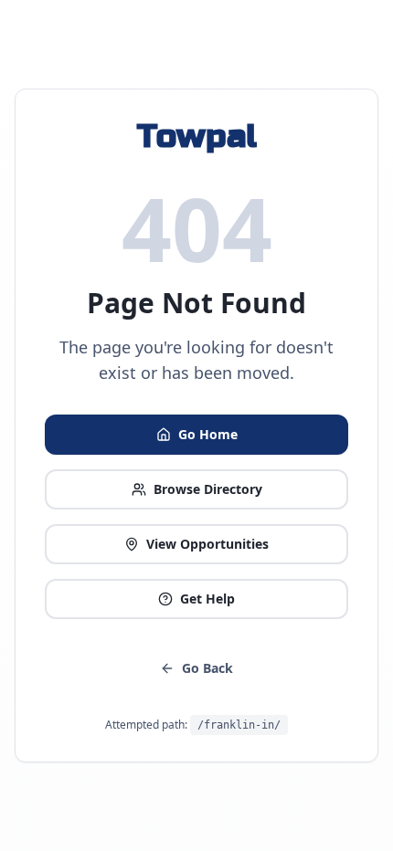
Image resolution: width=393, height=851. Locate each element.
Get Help (207, 598)
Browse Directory (208, 489)
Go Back (207, 668)
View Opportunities (207, 543)
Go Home (208, 434)
